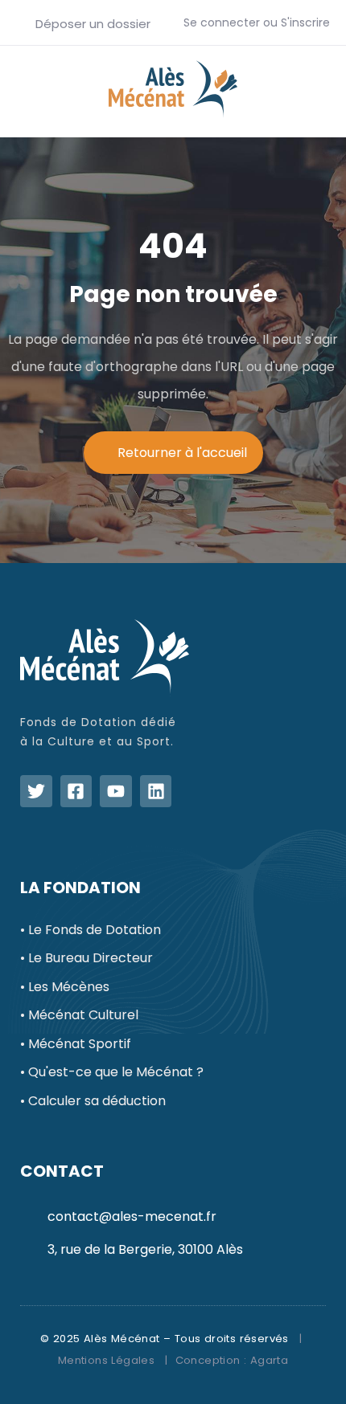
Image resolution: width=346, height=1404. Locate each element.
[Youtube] (116, 791)
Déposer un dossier (91, 23)
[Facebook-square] (76, 791)
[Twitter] (36, 791)
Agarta (269, 1360)
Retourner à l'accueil (182, 452)
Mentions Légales (106, 1360)
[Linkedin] (156, 791)
